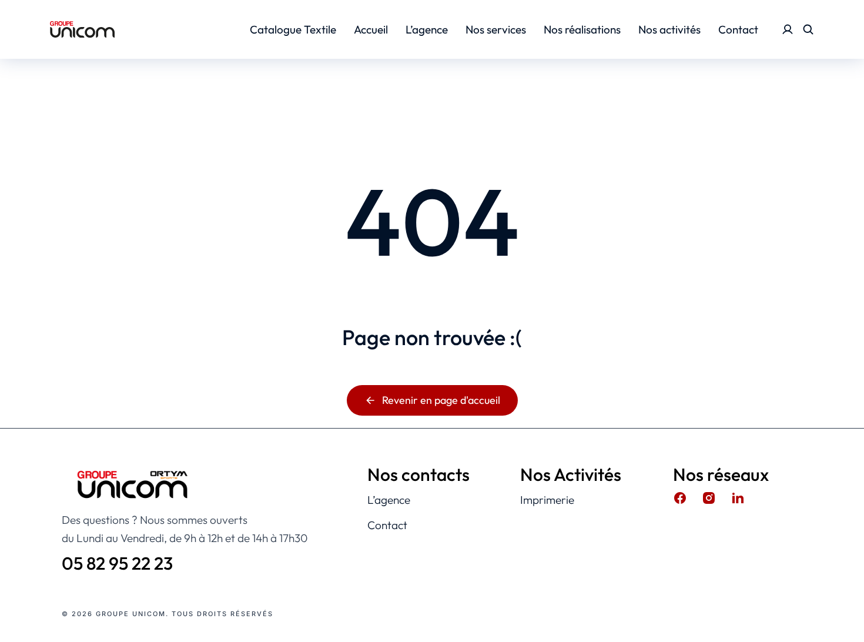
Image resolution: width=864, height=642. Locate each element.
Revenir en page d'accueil (441, 400)
